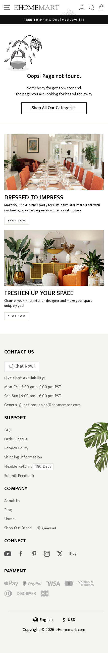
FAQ (7, 430)
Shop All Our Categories (54, 108)
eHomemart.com (70, 629)
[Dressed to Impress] (54, 162)
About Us (12, 501)
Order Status (15, 439)
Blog (8, 510)
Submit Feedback (19, 476)
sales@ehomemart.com (59, 405)
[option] (54, 19)
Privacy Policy (16, 448)
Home (9, 519)
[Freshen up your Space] (54, 258)
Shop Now (17, 221)
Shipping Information (23, 457)
